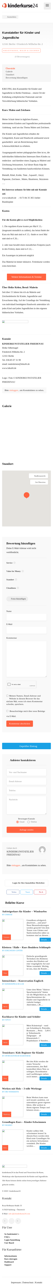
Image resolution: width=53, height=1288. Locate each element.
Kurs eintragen (10, 1259)
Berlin (5, 1006)
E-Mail (9, 624)
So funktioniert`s (11, 1234)
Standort (10, 74)
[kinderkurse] (20, 5)
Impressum (16, 1282)
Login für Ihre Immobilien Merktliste (28, 883)
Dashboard (9, 1262)
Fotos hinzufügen (18, 599)
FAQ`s (7, 1237)
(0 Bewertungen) (22, 57)
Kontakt (38, 1282)
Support (7, 1265)
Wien (5, 973)
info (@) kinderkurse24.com (19, 1214)
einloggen (14, 390)
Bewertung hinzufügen (17, 77)
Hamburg (7, 1114)
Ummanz (6, 937)
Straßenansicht (40, 476)
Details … (45, 940)
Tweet (27, 892)
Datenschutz (27, 1282)
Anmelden (11, 17)
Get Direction (40, 482)
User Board (9, 1243)
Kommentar (11, 638)
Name (9, 611)
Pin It (41, 892)
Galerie (9, 71)
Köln (5, 1148)
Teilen (13, 892)
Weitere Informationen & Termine (26, 277)
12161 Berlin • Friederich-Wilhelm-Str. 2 (22, 44)
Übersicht (10, 68)
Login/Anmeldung (12, 1240)
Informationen (10, 1256)
